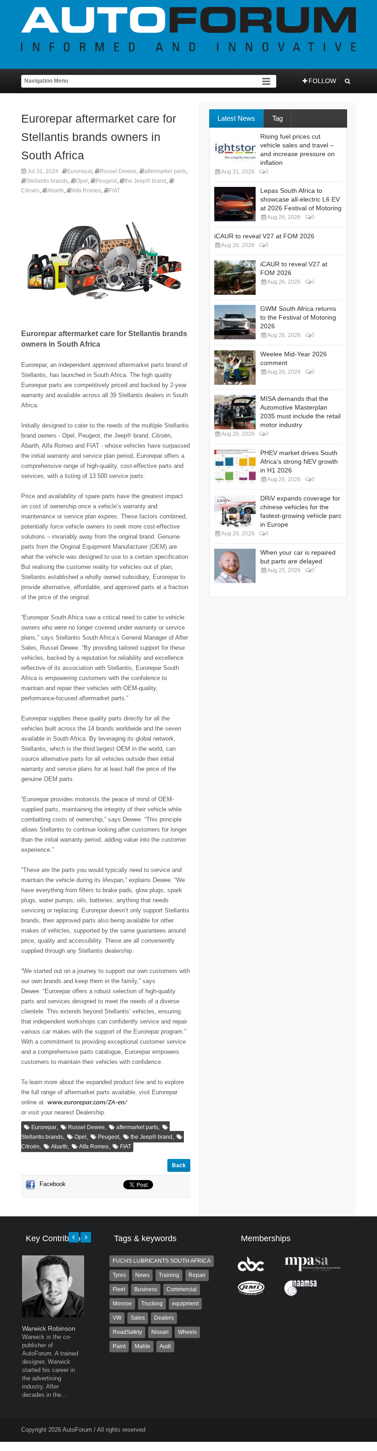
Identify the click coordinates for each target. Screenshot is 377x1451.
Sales (138, 1318)
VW (117, 1318)
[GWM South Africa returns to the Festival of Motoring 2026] (235, 322)
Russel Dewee (118, 171)
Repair (197, 1275)
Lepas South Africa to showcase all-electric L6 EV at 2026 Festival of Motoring (301, 199)
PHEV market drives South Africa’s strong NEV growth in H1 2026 (299, 461)
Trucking (152, 1303)
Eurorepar (79, 171)
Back (179, 1165)
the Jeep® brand (145, 181)
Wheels (187, 1332)
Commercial (181, 1289)
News (142, 1275)
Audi (165, 1346)
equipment (185, 1303)
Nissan (160, 1332)
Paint (119, 1346)
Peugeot (106, 181)
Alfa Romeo (86, 190)
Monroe (122, 1303)
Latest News (236, 118)
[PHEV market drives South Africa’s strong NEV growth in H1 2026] (235, 466)
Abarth (55, 190)
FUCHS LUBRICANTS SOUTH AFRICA (162, 1261)
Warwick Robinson (48, 1328)
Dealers (164, 1318)
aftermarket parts (165, 171)
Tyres (119, 1275)
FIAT (114, 190)
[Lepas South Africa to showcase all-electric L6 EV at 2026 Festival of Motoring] (235, 204)
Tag (277, 118)
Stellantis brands (47, 181)
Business (145, 1289)
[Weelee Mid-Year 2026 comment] (235, 367)
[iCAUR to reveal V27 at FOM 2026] (235, 277)
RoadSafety (127, 1332)
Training (169, 1275)
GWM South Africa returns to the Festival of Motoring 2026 (298, 317)
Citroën (30, 190)
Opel (82, 181)
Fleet (119, 1289)
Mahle (142, 1346)
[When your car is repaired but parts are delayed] (235, 566)
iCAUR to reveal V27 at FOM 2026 (264, 236)
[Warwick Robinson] (53, 1315)
